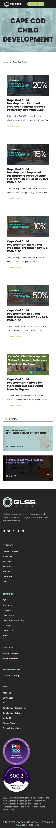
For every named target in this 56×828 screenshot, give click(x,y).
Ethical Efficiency (11, 517)
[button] (14, 126)
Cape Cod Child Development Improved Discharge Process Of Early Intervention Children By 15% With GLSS (27, 175)
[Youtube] (9, 531)
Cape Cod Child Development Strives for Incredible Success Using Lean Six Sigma (25, 384)
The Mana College (11, 675)
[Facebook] (18, 531)
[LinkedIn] (4, 531)
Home (5, 62)
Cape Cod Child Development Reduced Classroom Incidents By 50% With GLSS (27, 315)
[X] (14, 531)
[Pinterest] (23, 531)
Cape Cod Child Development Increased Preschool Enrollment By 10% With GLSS (27, 246)
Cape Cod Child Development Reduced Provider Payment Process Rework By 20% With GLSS (26, 105)
